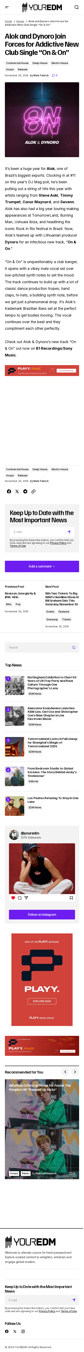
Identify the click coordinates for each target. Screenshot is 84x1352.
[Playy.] (42, 1046)
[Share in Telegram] (25, 491)
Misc (9, 604)
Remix (25, 1173)
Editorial (33, 781)
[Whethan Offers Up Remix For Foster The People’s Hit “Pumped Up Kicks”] (42, 1129)
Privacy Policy (58, 542)
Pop (18, 604)
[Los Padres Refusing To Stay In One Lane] (14, 806)
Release (23, 69)
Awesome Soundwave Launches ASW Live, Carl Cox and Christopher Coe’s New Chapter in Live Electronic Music (53, 713)
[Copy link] (33, 491)
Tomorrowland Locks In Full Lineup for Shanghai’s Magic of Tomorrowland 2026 (52, 742)
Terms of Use (18, 545)
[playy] (42, 370)
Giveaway (52, 619)
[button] (7, 7)
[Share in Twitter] (17, 491)
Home (8, 21)
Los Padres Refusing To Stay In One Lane (53, 799)
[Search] (74, 647)
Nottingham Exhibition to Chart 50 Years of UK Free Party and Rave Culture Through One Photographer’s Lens (52, 682)
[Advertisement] (42, 979)
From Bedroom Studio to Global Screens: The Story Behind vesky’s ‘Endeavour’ (52, 772)
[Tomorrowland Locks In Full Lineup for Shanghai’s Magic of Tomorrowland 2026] (14, 747)
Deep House (40, 63)
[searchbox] (37, 647)
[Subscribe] (69, 532)
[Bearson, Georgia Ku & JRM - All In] (23, 606)
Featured (64, 611)
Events (50, 611)
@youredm (30, 833)
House (20, 21)
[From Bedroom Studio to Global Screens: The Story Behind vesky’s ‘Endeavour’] (14, 776)
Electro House (60, 63)
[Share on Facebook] (9, 491)
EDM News (35, 693)
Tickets (66, 619)
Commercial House (17, 63)
